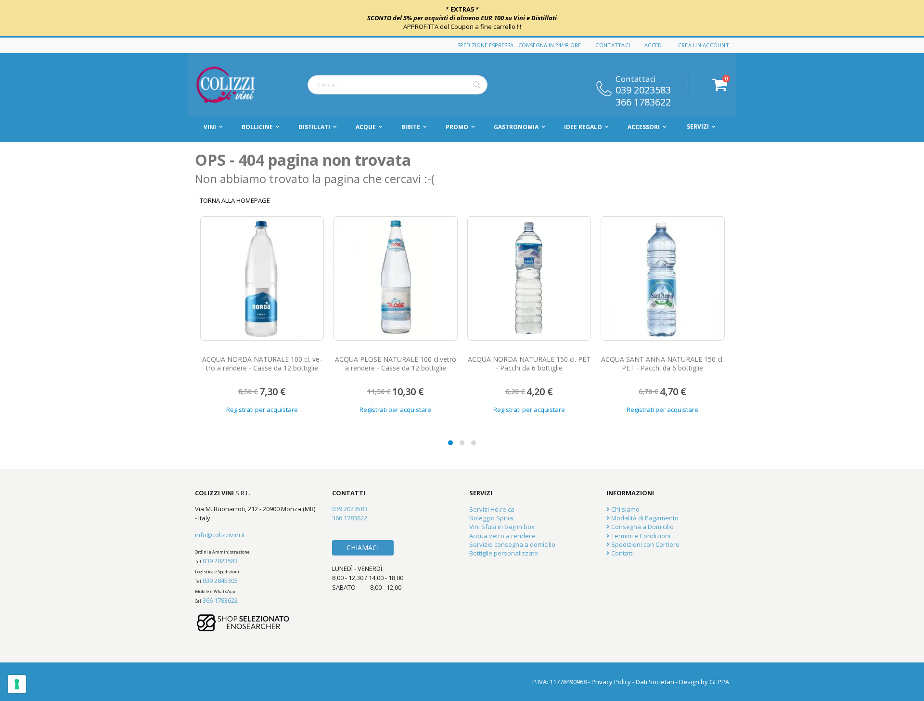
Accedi (654, 45)
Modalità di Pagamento (644, 518)
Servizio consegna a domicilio (512, 544)
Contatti (622, 553)
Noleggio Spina (491, 518)
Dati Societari (655, 681)
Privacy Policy (611, 681)
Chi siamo (625, 509)
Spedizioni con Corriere (645, 544)
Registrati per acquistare (261, 409)
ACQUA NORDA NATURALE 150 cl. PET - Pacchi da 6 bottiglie (395, 363)
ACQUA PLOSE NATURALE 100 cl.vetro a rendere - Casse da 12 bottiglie (261, 363)
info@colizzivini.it (220, 534)
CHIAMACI (362, 547)
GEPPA (719, 681)
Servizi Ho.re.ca (491, 509)
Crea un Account (703, 45)
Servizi (698, 126)
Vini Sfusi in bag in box (502, 526)
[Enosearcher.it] (243, 636)
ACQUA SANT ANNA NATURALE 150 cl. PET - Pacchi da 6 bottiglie (528, 363)
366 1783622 (643, 101)
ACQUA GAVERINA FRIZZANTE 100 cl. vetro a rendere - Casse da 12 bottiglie (662, 363)
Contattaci (612, 45)
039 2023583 (643, 89)
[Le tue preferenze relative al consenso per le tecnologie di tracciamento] (17, 684)
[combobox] (398, 84)
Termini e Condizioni (640, 535)
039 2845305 (220, 580)
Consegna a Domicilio (642, 526)
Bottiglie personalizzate (503, 553)
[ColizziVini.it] (236, 84)
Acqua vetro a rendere (502, 535)
